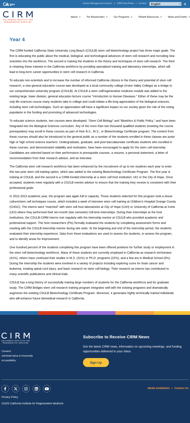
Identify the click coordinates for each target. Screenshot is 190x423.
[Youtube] (46, 388)
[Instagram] (26, 388)
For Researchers (96, 16)
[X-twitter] (15, 388)
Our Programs (121, 16)
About (74, 16)
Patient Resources (148, 16)
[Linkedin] (36, 388)
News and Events (177, 16)
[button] (185, 4)
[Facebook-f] (5, 388)
